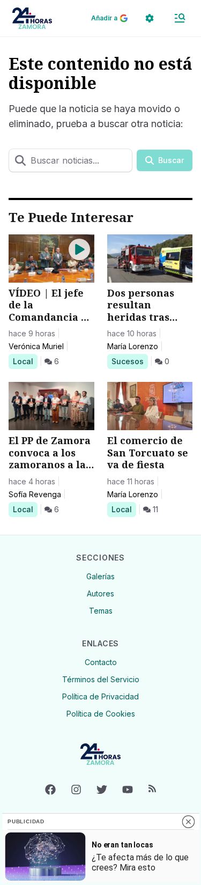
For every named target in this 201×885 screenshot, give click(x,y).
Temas (101, 610)
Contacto (101, 662)
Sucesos (129, 361)
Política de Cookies (100, 713)
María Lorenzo (132, 346)
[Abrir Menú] (179, 18)
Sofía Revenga (35, 494)
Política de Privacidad (100, 696)
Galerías (100, 576)
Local (25, 361)
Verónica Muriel (36, 346)
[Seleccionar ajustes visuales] (149, 18)
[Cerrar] (188, 821)
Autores (100, 593)
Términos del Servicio (100, 679)
